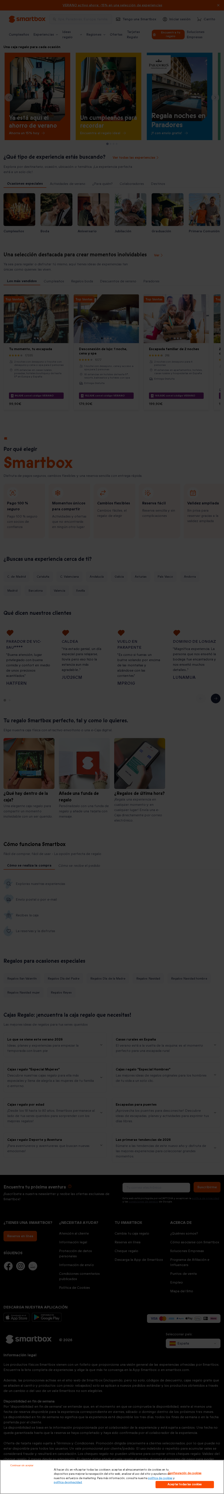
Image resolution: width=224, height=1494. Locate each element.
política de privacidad (68, 1482)
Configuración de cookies (184, 1473)
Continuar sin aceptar (21, 1465)
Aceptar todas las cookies (185, 1484)
